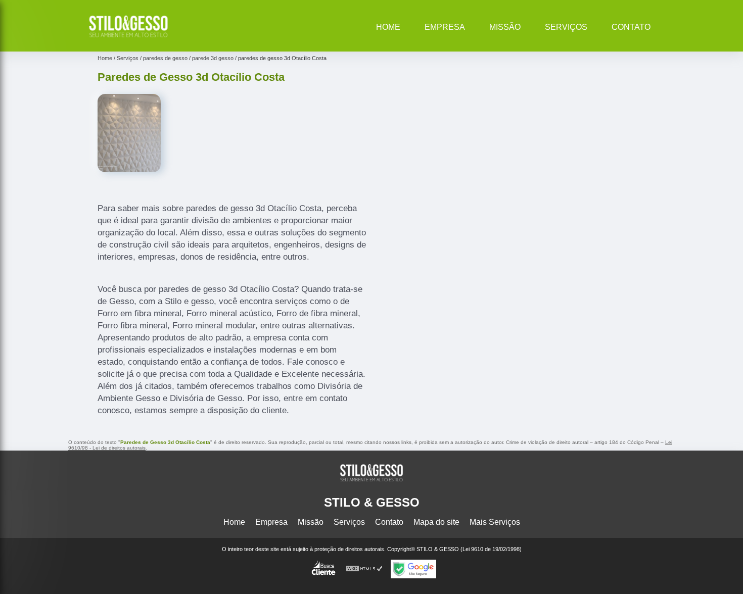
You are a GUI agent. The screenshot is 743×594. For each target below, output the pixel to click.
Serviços (566, 27)
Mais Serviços (495, 522)
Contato (631, 27)
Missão (505, 27)
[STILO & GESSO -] (128, 38)
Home (388, 27)
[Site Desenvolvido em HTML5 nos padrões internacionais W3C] (364, 569)
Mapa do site (436, 522)
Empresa (445, 27)
